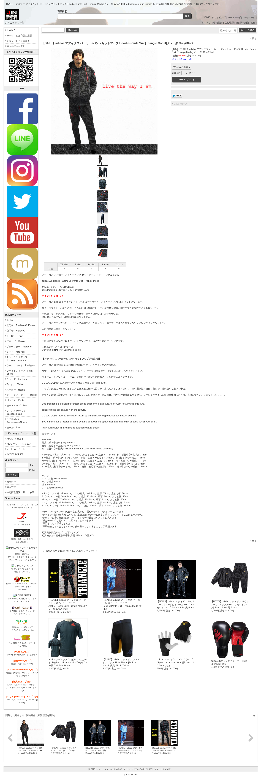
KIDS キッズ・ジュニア (19, 444)
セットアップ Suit (17, 405)
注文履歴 (229, 22)
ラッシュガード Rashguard (21, 365)
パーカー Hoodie (16, 389)
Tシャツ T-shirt (15, 384)
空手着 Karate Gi (16, 330)
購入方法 (11, 487)
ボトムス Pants (15, 400)
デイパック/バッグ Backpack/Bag (17, 412)
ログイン (206, 22)
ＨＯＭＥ (11, 30)
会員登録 (217, 22)
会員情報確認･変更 (245, 22)
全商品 (10, 320)
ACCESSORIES (15, 454)
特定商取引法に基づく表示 (20, 492)
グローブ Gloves (16, 341)
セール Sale (13, 427)
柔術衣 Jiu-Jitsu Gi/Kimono (21, 325)
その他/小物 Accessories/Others (17, 421)
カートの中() (235, 17)
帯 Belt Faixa (15, 336)
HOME (206, 17)
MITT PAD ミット (16, 449)
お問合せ (11, 481)
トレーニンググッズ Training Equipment (18, 358)
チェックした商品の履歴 (19, 35)
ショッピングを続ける (18, 41)
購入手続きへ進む (16, 46)
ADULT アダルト (15, 438)
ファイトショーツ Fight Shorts (19, 372)
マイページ (249, 17)
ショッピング (219, 17)
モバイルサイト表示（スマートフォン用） (153, 769)
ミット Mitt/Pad (16, 351)
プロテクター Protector (19, 346)
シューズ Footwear (17, 379)
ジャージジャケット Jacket (22, 395)
